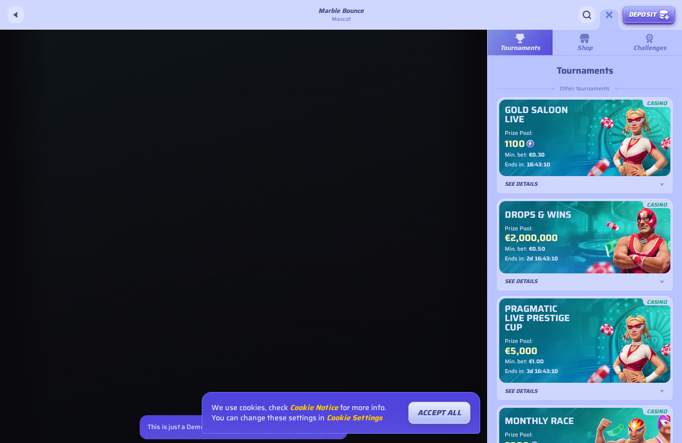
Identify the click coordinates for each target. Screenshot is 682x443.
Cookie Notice (314, 408)
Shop (584, 48)
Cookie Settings (354, 418)
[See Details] (662, 184)
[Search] (587, 14)
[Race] (609, 14)
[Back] (15, 14)
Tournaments (520, 48)
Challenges (649, 48)
